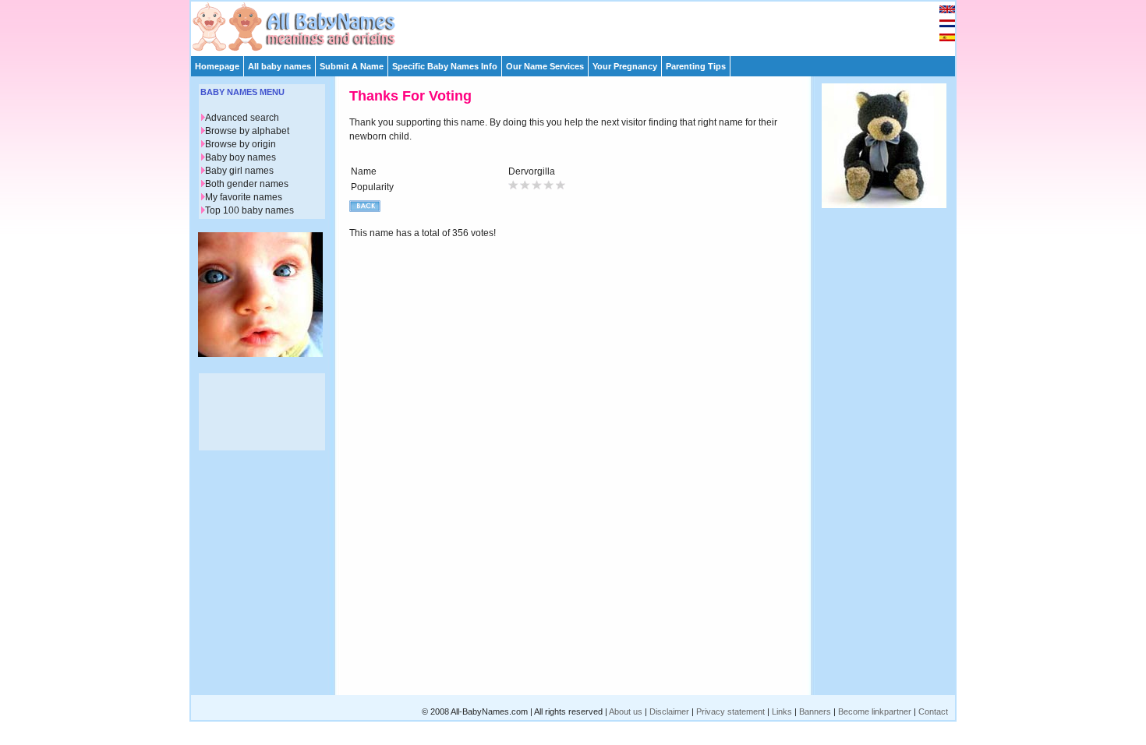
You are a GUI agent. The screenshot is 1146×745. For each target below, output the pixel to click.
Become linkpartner (874, 711)
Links (782, 711)
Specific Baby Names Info (444, 66)
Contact (933, 711)
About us (625, 711)
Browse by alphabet (247, 130)
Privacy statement (730, 711)
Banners (815, 711)
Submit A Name (352, 66)
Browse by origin (240, 144)
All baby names (279, 66)
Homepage (217, 66)
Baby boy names (240, 157)
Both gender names (246, 183)
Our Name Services (545, 66)
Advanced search (242, 117)
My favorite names (243, 197)
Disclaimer (669, 711)
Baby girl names (239, 170)
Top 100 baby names (249, 210)
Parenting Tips (696, 66)
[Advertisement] (580, 25)
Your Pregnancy (624, 66)
